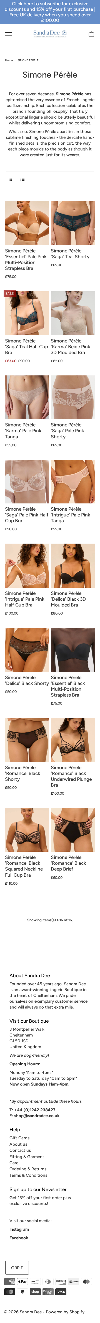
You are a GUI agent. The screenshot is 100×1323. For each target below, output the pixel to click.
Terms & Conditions (28, 1175)
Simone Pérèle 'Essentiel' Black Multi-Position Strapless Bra (68, 686)
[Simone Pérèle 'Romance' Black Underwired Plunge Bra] (73, 740)
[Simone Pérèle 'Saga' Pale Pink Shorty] (73, 397)
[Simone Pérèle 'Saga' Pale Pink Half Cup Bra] (27, 482)
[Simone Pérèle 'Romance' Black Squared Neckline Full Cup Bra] (27, 830)
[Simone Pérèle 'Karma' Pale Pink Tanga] (27, 397)
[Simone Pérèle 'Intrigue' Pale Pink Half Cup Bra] (27, 566)
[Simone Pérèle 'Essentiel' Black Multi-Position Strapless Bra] (73, 650)
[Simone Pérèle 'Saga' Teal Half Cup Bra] (27, 313)
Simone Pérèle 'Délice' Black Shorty (27, 680)
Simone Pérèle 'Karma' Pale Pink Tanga (23, 430)
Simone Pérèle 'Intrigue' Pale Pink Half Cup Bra (24, 599)
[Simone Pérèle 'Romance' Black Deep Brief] (73, 830)
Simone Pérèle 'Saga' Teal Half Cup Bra (26, 346)
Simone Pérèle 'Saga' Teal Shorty (70, 253)
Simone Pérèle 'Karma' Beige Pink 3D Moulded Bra (70, 346)
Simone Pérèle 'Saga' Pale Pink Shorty (67, 430)
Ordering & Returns (27, 1168)
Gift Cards (19, 1137)
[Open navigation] (8, 34)
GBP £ (17, 1267)
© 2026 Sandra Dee (23, 1311)
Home (9, 60)
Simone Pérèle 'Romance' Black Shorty (22, 773)
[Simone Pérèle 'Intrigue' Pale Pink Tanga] (73, 482)
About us (18, 1144)
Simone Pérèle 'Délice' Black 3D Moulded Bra (68, 599)
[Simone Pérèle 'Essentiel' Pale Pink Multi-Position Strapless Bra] (27, 223)
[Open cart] (91, 34)
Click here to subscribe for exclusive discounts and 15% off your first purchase (49, 6)
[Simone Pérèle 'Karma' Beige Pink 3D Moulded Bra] (73, 313)
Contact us (20, 1150)
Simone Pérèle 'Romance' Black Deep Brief (68, 863)
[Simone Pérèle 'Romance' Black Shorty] (27, 740)
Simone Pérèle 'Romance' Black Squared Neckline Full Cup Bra (24, 865)
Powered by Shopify (65, 1311)
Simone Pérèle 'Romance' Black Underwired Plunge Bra (71, 776)
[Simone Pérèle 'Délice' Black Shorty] (27, 650)
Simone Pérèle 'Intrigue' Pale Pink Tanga (70, 514)
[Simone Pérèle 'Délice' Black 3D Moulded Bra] (73, 566)
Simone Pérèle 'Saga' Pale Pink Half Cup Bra (27, 514)
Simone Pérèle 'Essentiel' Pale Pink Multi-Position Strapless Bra (26, 259)
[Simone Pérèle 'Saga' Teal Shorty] (73, 223)
